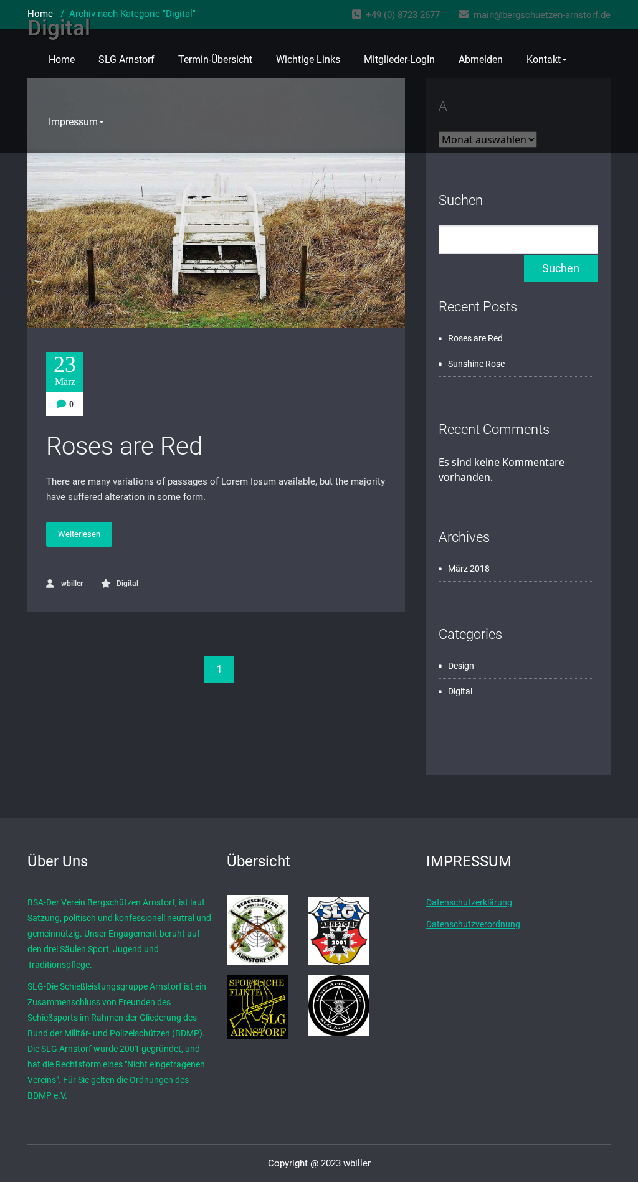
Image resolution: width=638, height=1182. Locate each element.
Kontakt (543, 59)
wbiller (71, 583)
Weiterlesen (79, 534)
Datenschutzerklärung (469, 902)
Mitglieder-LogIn (399, 59)
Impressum (73, 122)
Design (461, 666)
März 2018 (469, 569)
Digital (127, 583)
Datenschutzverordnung (473, 924)
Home (62, 59)
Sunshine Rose (476, 364)
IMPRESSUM (469, 861)
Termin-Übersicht (215, 59)
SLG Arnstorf (126, 59)
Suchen (461, 200)
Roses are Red (124, 446)
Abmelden (481, 59)
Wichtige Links (308, 59)
